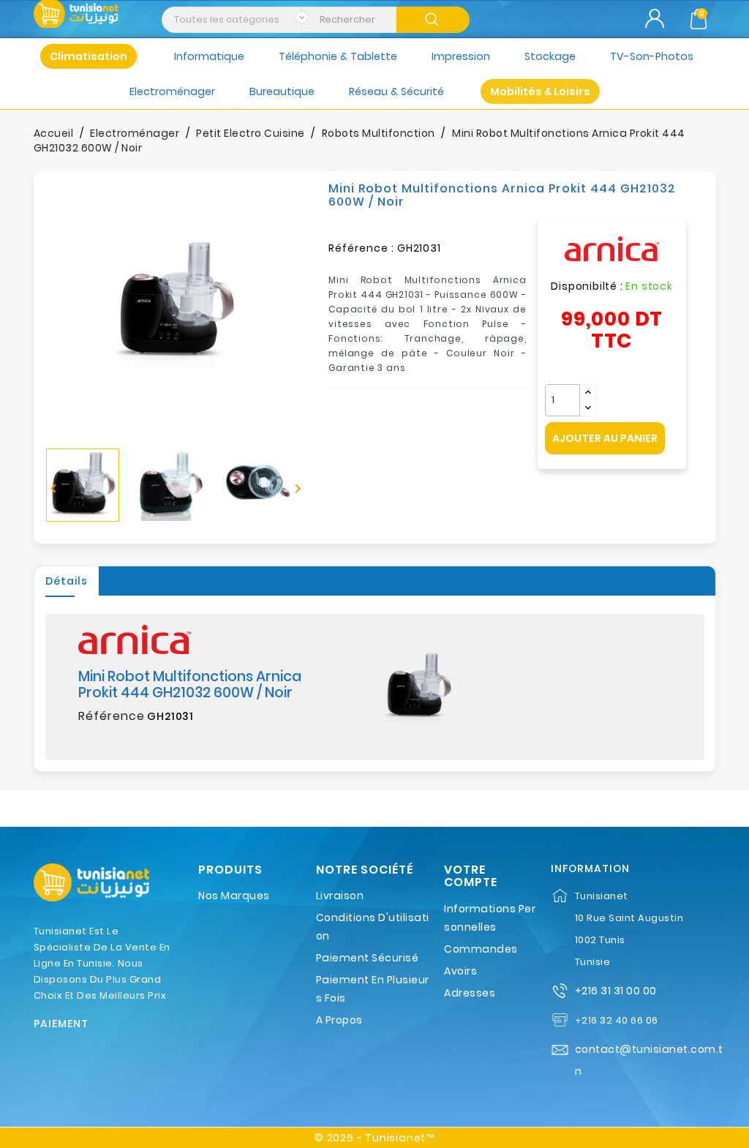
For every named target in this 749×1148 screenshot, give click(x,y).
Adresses (469, 993)
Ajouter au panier (605, 438)
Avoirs (460, 971)
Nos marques (234, 895)
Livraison (340, 895)
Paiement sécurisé (367, 957)
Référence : (361, 248)
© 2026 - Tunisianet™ (374, 1137)
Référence (111, 716)
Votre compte (470, 876)
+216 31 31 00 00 (616, 990)
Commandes (481, 949)
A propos (339, 1020)
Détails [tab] (66, 581)
